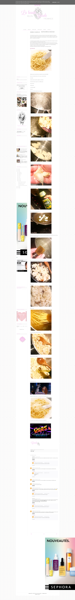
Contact (49, 29)
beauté (29, 29)
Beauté (18, 326)
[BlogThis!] (31, 451)
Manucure (34, 29)
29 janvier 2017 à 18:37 (37, 483)
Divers (44, 29)
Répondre (33, 459)
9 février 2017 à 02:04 (46, 516)
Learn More (54, 2)
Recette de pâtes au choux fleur (21, 183)
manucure (26, 326)
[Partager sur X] (32, 451)
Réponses (34, 471)
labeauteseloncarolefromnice (38, 449)
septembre (19, 173)
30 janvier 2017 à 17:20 (46, 505)
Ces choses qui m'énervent (21, 184)
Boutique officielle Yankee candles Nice (23, 160)
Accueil (24, 29)
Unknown (33, 479)
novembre (19, 172)
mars (19, 178)
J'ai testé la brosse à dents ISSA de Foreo (22, 185)
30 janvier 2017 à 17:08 (37, 498)
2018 (18, 170)
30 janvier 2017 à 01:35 (46, 493)
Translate (22, 132)
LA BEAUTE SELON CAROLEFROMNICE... (37, 593)
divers (23, 326)
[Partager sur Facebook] (33, 451)
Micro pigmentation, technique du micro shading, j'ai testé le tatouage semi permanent (23, 149)
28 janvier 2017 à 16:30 (37, 479)
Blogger (23, 329)
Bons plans (40, 29)
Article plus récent (31, 534)
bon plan (21, 326)
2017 (18, 171)
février (19, 179)
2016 (18, 186)
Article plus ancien (57, 534)
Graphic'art (38, 594)
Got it (58, 2)
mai (18, 177)
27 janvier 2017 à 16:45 (46, 462)
